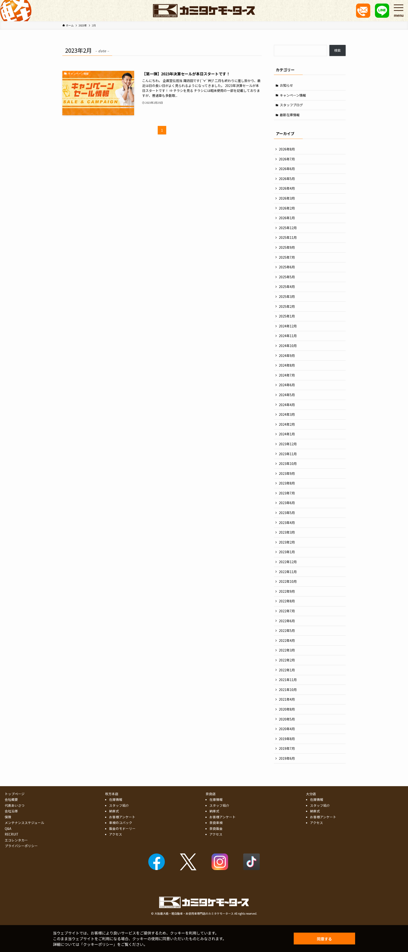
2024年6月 (287, 384)
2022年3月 (287, 650)
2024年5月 (287, 394)
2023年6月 (287, 502)
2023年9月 (287, 473)
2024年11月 (288, 335)
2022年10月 (288, 581)
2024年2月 (287, 424)
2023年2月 (287, 542)
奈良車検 (216, 822)
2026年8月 (287, 149)
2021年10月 (288, 689)
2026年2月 (287, 208)
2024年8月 (287, 365)
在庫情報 (115, 799)
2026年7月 (287, 159)
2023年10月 (288, 463)
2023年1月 (287, 551)
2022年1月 (287, 670)
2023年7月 (287, 493)
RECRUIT (11, 834)
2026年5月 (287, 178)
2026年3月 (287, 198)
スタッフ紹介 (119, 805)
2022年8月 (287, 601)
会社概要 (11, 799)
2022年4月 (287, 640)
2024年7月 (287, 375)
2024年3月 (287, 414)
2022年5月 (287, 630)
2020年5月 (287, 719)
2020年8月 (287, 709)
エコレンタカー (16, 840)
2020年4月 (287, 728)
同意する (324, 939)
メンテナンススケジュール (24, 822)
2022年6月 (287, 620)
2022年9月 (287, 591)
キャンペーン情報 (293, 95)
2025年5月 (287, 276)
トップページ (15, 793)
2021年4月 (287, 699)
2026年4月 (287, 188)
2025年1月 (287, 316)
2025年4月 (287, 286)
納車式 (114, 811)
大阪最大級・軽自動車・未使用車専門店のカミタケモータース (194, 913)
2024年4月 (287, 404)
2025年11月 (288, 237)
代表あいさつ (15, 805)
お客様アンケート (122, 817)
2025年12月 (288, 227)
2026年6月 (287, 168)
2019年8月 (287, 738)
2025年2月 (287, 306)
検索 (337, 50)
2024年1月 (287, 434)
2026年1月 (287, 217)
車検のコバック (120, 822)
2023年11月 (288, 453)
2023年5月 (287, 512)
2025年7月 (287, 257)
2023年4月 (287, 522)
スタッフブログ (291, 105)
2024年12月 (288, 326)
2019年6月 (287, 758)
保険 (8, 817)
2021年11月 (288, 679)
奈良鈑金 (216, 828)
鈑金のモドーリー (122, 828)
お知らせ (286, 85)
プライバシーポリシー (21, 845)
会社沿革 (11, 811)
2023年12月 (288, 444)
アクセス (115, 834)
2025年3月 (287, 296)
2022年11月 (288, 571)
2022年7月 (287, 611)
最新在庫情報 (290, 114)
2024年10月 (288, 345)
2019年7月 (287, 748)
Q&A (8, 828)
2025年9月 (287, 247)
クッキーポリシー (98, 944)
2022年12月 (288, 561)
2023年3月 (287, 532)
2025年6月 (287, 267)
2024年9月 (287, 355)
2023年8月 (287, 483)
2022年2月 (287, 660)
